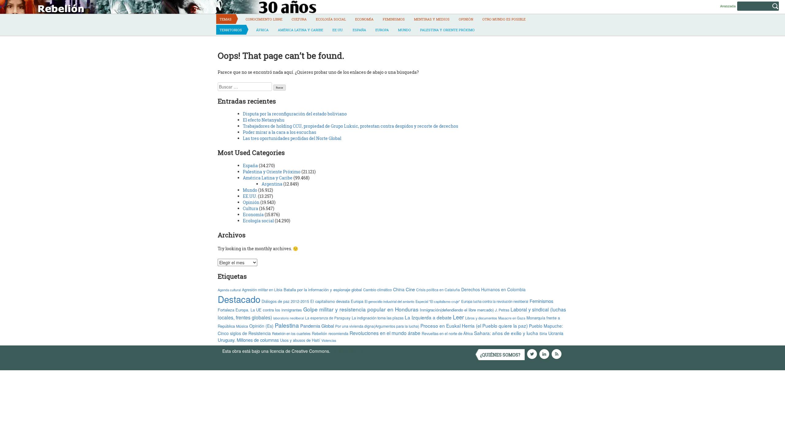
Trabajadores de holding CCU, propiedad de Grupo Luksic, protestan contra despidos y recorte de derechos (350, 126)
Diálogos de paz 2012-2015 (285, 301)
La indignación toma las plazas (378, 318)
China (398, 289)
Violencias (328, 340)
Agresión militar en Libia (262, 289)
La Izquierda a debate (428, 317)
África (262, 30)
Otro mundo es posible (504, 19)
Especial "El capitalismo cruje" (437, 301)
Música (242, 326)
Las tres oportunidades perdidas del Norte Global (292, 138)
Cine (410, 289)
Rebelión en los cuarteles (291, 333)
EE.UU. (337, 30)
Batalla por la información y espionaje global (323, 289)
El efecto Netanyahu (264, 120)
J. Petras (502, 309)
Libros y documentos (481, 317)
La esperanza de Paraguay (327, 317)
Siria (543, 333)
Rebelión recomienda (330, 333)
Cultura (299, 19)
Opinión (466, 19)
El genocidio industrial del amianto (389, 301)
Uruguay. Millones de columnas (248, 340)
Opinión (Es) (261, 326)
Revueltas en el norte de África (447, 333)
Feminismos (394, 19)
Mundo (404, 30)
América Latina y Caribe (300, 30)
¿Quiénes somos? (500, 355)
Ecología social (331, 19)
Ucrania (555, 333)
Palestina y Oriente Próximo (447, 30)
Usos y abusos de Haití (300, 340)
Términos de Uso (348, 351)
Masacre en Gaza (511, 317)
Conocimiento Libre (264, 19)
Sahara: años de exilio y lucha (506, 333)
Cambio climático (377, 289)
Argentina (272, 184)
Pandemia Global (317, 325)
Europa (382, 30)
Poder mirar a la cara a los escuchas (279, 132)
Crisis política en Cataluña (438, 289)
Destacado (239, 298)
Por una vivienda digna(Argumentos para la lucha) (377, 326)
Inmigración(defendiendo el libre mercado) (457, 310)
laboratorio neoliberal (288, 318)
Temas (226, 19)
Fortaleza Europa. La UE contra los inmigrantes (260, 310)
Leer (458, 317)
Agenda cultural (229, 289)
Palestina (287, 325)
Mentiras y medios (432, 19)
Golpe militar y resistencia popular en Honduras (361, 309)
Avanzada (728, 6)
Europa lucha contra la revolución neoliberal (494, 301)
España (359, 30)
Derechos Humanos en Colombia (493, 289)
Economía (364, 19)
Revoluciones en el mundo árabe (385, 333)
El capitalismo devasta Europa (336, 301)
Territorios (231, 30)
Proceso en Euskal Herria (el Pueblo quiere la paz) (474, 325)
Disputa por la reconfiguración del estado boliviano (295, 114)
